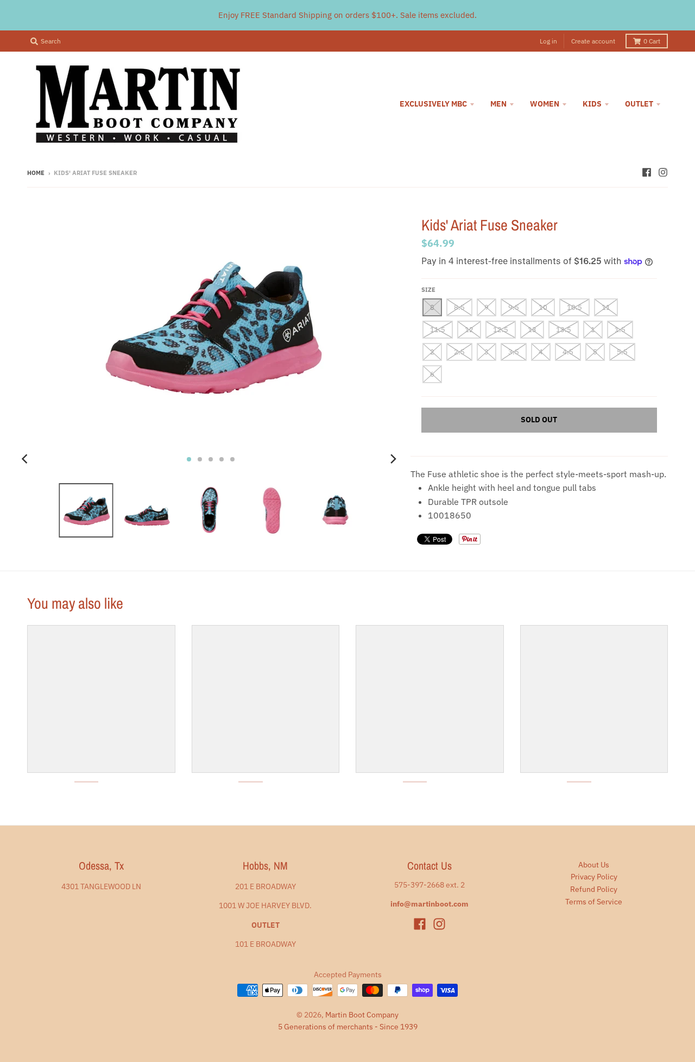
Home (36, 173)
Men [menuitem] (498, 104)
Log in (548, 41)
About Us (593, 865)
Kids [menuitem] (592, 104)
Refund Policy (593, 889)
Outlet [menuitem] (639, 104)
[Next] (393, 459)
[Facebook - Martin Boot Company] (647, 172)
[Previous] (26, 459)
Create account (593, 41)
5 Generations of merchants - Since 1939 (348, 1027)
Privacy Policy (594, 877)
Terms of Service (593, 902)
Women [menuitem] (544, 104)
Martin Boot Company (362, 1015)
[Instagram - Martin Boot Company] (663, 172)
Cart (651, 41)
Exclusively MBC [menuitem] (433, 104)
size (428, 289)
